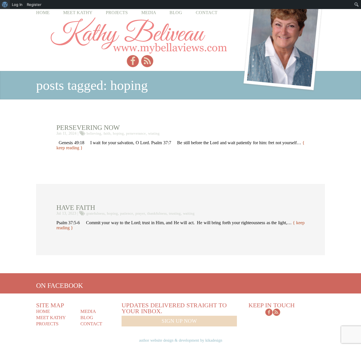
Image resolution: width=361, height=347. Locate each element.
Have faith (75, 207)
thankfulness (157, 213)
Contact (206, 12)
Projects (117, 12)
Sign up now (179, 321)
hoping (118, 133)
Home (43, 12)
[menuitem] (5, 4)
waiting (189, 213)
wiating (154, 133)
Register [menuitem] (34, 4)
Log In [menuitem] (17, 4)
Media (148, 12)
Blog (176, 12)
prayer (140, 213)
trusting (175, 213)
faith (107, 133)
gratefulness (95, 213)
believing (94, 133)
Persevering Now (88, 127)
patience (126, 213)
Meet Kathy (78, 12)
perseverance (136, 133)
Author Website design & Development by (180, 340)
